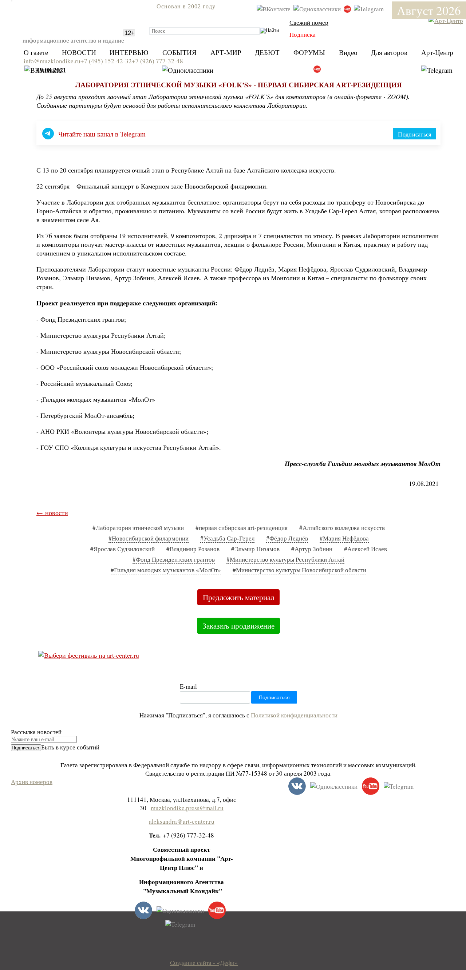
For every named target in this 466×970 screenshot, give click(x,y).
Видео (348, 52)
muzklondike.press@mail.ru (187, 808)
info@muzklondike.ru (52, 61)
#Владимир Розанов (193, 549)
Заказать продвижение (238, 626)
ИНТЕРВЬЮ (129, 52)
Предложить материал (238, 597)
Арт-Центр (437, 52)
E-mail (188, 686)
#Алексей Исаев (365, 549)
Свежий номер (308, 22)
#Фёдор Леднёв (287, 538)
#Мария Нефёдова (344, 538)
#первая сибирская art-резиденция (242, 527)
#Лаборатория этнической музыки (138, 527)
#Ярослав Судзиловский (122, 549)
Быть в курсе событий (70, 747)
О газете (36, 52)
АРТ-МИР (225, 52)
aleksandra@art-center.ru (181, 821)
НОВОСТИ (79, 52)
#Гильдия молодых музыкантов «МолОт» (166, 570)
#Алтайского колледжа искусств (342, 527)
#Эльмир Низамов (255, 549)
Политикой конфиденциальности (294, 715)
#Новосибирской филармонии (148, 538)
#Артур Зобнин (311, 549)
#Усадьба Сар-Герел (227, 538)
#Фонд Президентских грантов (174, 559)
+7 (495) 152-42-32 (106, 61)
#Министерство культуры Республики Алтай (285, 559)
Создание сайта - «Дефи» (204, 962)
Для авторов (389, 52)
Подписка (302, 34)
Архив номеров (31, 781)
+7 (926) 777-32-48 (157, 61)
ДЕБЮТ (267, 52)
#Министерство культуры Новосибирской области (299, 570)
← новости (52, 512)
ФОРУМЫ (309, 52)
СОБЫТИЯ (179, 52)
